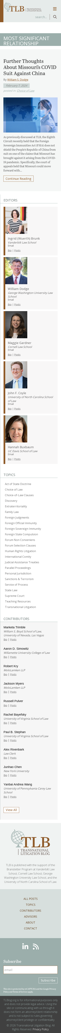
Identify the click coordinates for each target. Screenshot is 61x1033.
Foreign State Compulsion (21, 534)
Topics (30, 905)
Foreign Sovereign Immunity (23, 529)
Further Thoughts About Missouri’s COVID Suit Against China (29, 66)
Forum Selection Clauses (20, 545)
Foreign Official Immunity (21, 523)
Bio (10, 250)
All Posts (31, 899)
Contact (30, 928)
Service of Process (16, 584)
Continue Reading (18, 179)
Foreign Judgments (17, 517)
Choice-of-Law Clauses (19, 495)
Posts (17, 250)
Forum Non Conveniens (20, 540)
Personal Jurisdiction (18, 573)
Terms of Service (20, 991)
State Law (11, 590)
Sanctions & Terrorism (19, 579)
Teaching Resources (18, 601)
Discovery (11, 501)
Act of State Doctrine (18, 484)
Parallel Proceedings (18, 568)
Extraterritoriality (16, 506)
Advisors (30, 916)
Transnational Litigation (20, 607)
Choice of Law (25, 91)
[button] (55, 17)
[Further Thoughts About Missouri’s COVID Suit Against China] (30, 114)
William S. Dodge (17, 80)
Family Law (12, 512)
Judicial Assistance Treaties (22, 562)
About (30, 922)
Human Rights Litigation (20, 551)
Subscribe (48, 980)
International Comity (18, 557)
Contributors (30, 911)
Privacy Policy (41, 1029)
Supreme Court (14, 596)
